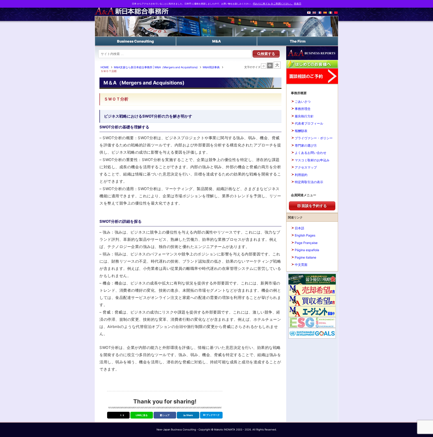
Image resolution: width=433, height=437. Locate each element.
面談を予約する (314, 205)
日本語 (299, 228)
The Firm (298, 41)
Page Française (306, 243)
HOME (105, 67)
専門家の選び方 (306, 145)
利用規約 (301, 175)
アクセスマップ (306, 167)
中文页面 (301, 264)
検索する (268, 54)
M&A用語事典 (211, 67)
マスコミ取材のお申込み (312, 160)
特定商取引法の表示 (309, 182)
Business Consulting (135, 41)
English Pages (305, 235)
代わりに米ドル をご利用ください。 (273, 3)
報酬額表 (301, 131)
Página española (307, 250)
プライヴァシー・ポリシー (314, 138)
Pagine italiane (305, 257)
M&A (216, 41)
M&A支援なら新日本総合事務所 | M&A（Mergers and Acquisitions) (156, 67)
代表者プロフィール (309, 123)
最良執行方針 (304, 116)
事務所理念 (303, 109)
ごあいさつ (303, 101)
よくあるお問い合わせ (310, 153)
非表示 (297, 3)
